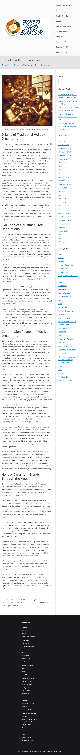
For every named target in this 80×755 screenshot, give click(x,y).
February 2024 (63, 209)
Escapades (62, 286)
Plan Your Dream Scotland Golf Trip (68, 102)
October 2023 (63, 224)
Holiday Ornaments (63, 26)
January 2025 (63, 177)
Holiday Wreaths (64, 314)
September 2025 (64, 156)
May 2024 (62, 199)
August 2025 (63, 159)
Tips (60, 370)
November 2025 (64, 152)
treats (60, 373)
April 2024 (62, 202)
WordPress (58, 751)
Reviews (61, 343)
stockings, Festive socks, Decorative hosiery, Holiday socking (67, 360)
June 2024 (62, 195)
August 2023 (63, 231)
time (60, 366)
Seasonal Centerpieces (67, 350)
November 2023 (64, 220)
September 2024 (64, 184)
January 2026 (63, 145)
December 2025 (64, 148)
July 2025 (62, 163)
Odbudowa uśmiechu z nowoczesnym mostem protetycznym (67, 126)
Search (60, 76)
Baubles (61, 254)
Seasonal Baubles (62, 47)
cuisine (61, 261)
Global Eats (60, 21)
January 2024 (63, 213)
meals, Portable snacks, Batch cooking (67, 323)
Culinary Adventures (63, 6)
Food (60, 304)
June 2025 (62, 166)
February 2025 (63, 174)
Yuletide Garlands (65, 381)
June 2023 (62, 238)
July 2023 (62, 235)
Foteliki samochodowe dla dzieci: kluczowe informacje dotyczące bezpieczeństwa (13, 603)
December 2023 (64, 217)
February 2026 (63, 141)
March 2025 (63, 170)
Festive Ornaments (65, 293)
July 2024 (62, 191)
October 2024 (63, 181)
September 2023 (64, 227)
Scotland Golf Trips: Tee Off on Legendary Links (67, 96)
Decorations (63, 269)
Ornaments (62, 328)
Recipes (59, 37)
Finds (60, 300)
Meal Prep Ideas (62, 31)
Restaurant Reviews (63, 42)
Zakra (50, 751)
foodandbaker (34, 751)
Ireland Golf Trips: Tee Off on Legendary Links (68, 109)
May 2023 (62, 242)
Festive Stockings (62, 16)
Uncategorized (61, 52)
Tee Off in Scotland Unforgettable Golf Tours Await (67, 117)
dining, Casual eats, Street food (68, 277)
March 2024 (63, 206)
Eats (60, 282)
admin (6, 129)
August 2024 (63, 188)
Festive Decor (61, 11)
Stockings (62, 353)
